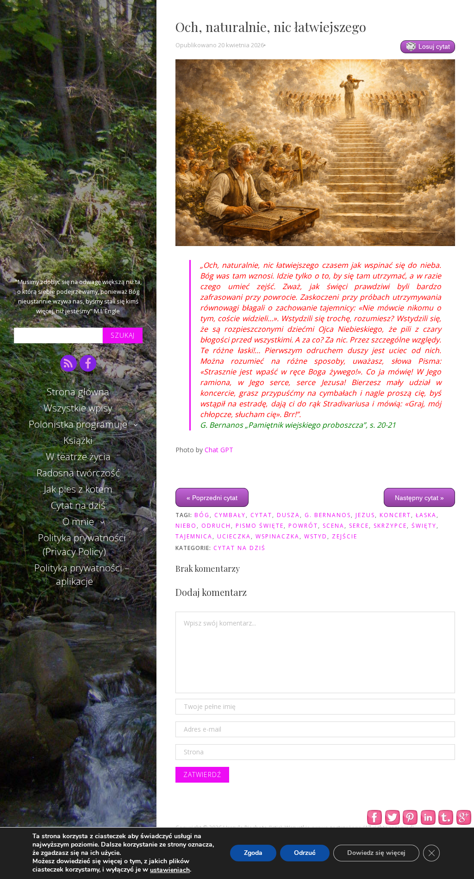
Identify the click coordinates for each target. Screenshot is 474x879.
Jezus (365, 515)
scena (333, 526)
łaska (426, 515)
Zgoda (253, 853)
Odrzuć (305, 853)
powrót (303, 526)
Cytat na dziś (78, 505)
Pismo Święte (260, 526)
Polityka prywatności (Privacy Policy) (82, 544)
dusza (288, 515)
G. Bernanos (328, 515)
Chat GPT (219, 449)
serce (359, 526)
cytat (261, 515)
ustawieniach (170, 870)
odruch (216, 526)
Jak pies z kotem (78, 488)
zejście (344, 536)
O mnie (78, 521)
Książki (78, 440)
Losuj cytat (433, 46)
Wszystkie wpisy (78, 407)
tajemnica (193, 536)
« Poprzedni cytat (212, 497)
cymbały (230, 515)
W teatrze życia (78, 456)
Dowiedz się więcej (376, 853)
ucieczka (234, 536)
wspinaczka (277, 536)
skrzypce (390, 526)
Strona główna (78, 391)
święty (424, 526)
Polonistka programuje (78, 423)
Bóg (202, 515)
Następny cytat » (419, 497)
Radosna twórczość (78, 472)
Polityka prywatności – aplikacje (81, 574)
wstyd (315, 536)
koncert (395, 515)
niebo (186, 526)
